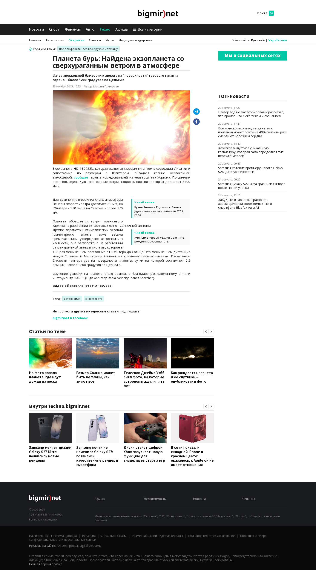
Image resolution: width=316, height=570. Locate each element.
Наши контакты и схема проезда (53, 536)
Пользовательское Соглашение (211, 536)
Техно (105, 29)
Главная (35, 40)
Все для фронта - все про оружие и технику (88, 49)
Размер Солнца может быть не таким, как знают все (95, 377)
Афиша (121, 29)
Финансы (73, 29)
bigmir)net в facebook (70, 318)
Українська (277, 40)
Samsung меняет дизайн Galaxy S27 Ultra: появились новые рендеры (50, 454)
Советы (95, 40)
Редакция (89, 536)
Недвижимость (155, 499)
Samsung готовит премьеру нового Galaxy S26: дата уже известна (250, 170)
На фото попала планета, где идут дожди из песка (45, 377)
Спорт (54, 29)
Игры (110, 40)
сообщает (82, 177)
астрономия (72, 299)
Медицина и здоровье (135, 40)
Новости (36, 29)
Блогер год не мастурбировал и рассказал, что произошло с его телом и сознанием (251, 114)
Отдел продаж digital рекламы (79, 546)
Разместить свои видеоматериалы (157, 536)
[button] (206, 331)
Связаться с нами (114, 536)
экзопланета (93, 299)
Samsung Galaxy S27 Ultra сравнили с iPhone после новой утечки (251, 186)
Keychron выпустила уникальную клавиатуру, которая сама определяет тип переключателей (251, 152)
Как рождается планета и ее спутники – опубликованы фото (192, 377)
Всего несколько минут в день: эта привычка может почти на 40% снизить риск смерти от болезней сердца (252, 132)
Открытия (76, 40)
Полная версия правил (45, 564)
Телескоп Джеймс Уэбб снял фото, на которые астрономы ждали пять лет (144, 379)
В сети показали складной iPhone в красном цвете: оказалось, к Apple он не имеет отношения (192, 456)
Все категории (150, 29)
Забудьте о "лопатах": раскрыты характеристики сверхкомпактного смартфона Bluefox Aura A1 (245, 203)
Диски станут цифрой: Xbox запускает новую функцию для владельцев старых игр (144, 454)
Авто (90, 29)
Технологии (55, 40)
